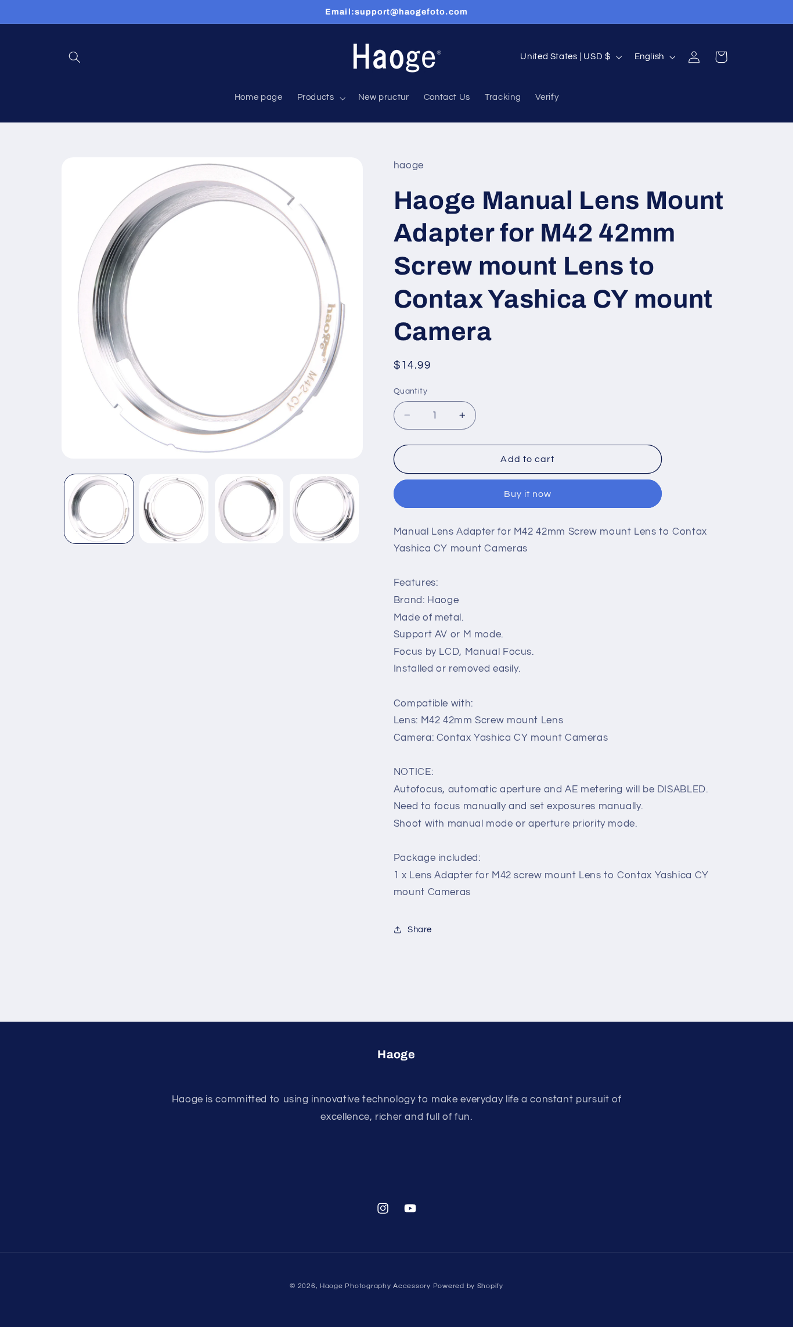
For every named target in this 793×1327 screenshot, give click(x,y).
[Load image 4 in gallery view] (324, 508)
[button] (75, 57)
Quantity (410, 391)
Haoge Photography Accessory (375, 1285)
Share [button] (420, 929)
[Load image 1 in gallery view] (99, 508)
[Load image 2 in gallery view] (173, 508)
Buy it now (528, 493)
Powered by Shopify (468, 1285)
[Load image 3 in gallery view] (249, 508)
